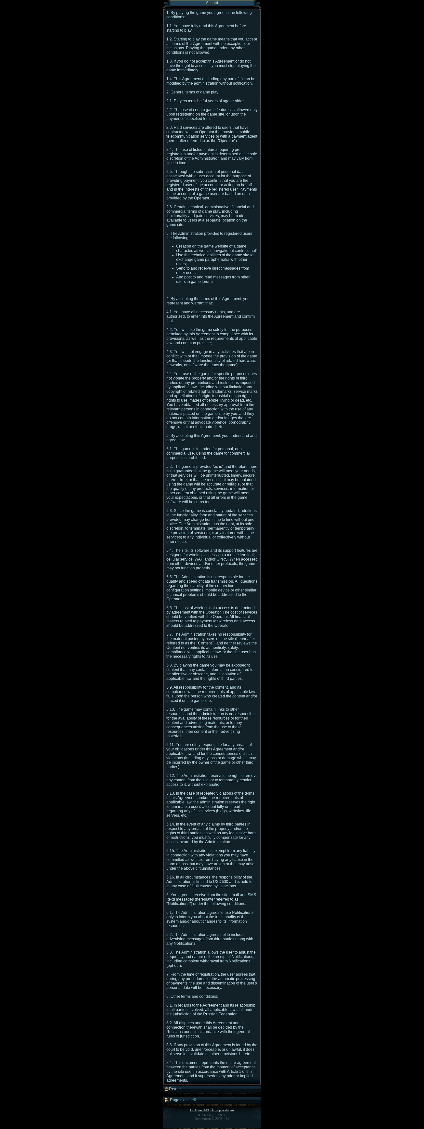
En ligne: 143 (199, 1110)
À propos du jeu (223, 1110)
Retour (175, 1089)
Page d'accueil (182, 1100)
